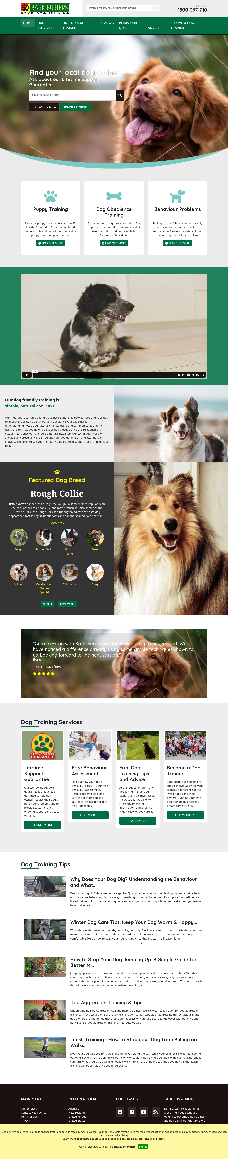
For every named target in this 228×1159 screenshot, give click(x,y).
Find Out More (52, 243)
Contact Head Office (33, 1112)
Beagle (19, 549)
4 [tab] (109, 692)
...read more (57, 522)
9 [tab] (125, 692)
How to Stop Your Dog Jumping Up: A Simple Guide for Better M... (133, 962)
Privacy (25, 1120)
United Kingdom (78, 1116)
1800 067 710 (192, 9)
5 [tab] (112, 692)
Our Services (44, 25)
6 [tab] (115, 692)
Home (27, 23)
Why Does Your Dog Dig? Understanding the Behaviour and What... (133, 882)
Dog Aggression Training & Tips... (108, 1002)
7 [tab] (119, 692)
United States (76, 1120)
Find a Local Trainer (73, 25)
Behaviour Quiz (128, 25)
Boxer (95, 549)
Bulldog (19, 584)
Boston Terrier (69, 551)
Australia (74, 1108)
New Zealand (76, 1112)
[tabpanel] (114, 658)
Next (46, 604)
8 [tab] (122, 692)
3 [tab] (105, 692)
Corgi (95, 584)
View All (69, 604)
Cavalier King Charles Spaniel (44, 588)
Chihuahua (70, 584)
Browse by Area (44, 107)
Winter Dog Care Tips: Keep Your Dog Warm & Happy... (133, 922)
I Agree (143, 1146)
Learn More (42, 825)
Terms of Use (29, 1116)
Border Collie (44, 549)
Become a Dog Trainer (182, 25)
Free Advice (153, 25)
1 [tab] (99, 692)
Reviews (107, 23)
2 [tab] (102, 692)
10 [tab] (129, 692)
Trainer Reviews (75, 107)
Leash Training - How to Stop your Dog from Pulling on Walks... (133, 1042)
